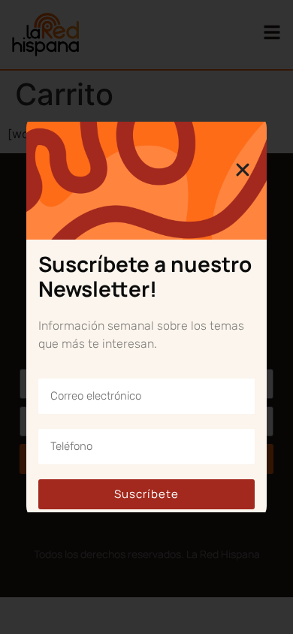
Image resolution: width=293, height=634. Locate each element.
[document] (146, 317)
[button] (243, 170)
